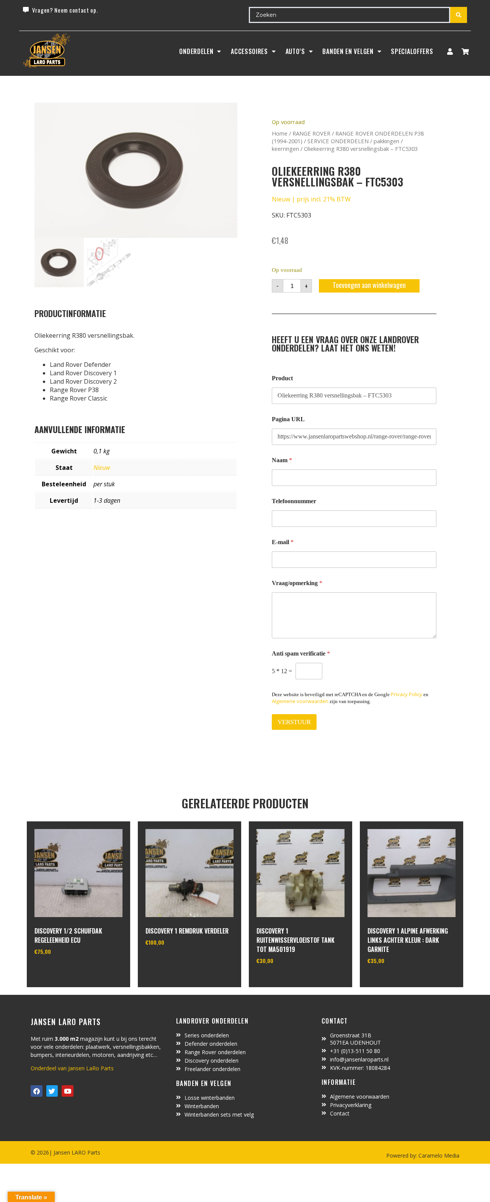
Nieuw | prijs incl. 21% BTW (311, 199)
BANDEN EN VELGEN (347, 51)
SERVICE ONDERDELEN (338, 141)
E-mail (283, 542)
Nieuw (101, 467)
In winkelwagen (63, 971)
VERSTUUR (294, 722)
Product (282, 378)
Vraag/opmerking (297, 583)
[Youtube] (68, 1091)
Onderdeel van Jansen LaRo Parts (72, 1068)
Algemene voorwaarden (300, 701)
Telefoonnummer (294, 501)
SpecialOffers (412, 51)
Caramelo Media (438, 1155)
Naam (282, 460)
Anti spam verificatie (301, 653)
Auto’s (295, 51)
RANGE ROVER (311, 133)
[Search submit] (458, 15)
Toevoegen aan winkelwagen (369, 285)
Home (279, 133)
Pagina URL (288, 419)
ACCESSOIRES (249, 51)
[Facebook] (36, 1091)
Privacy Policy (406, 694)
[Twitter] (52, 1091)
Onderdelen (196, 51)
